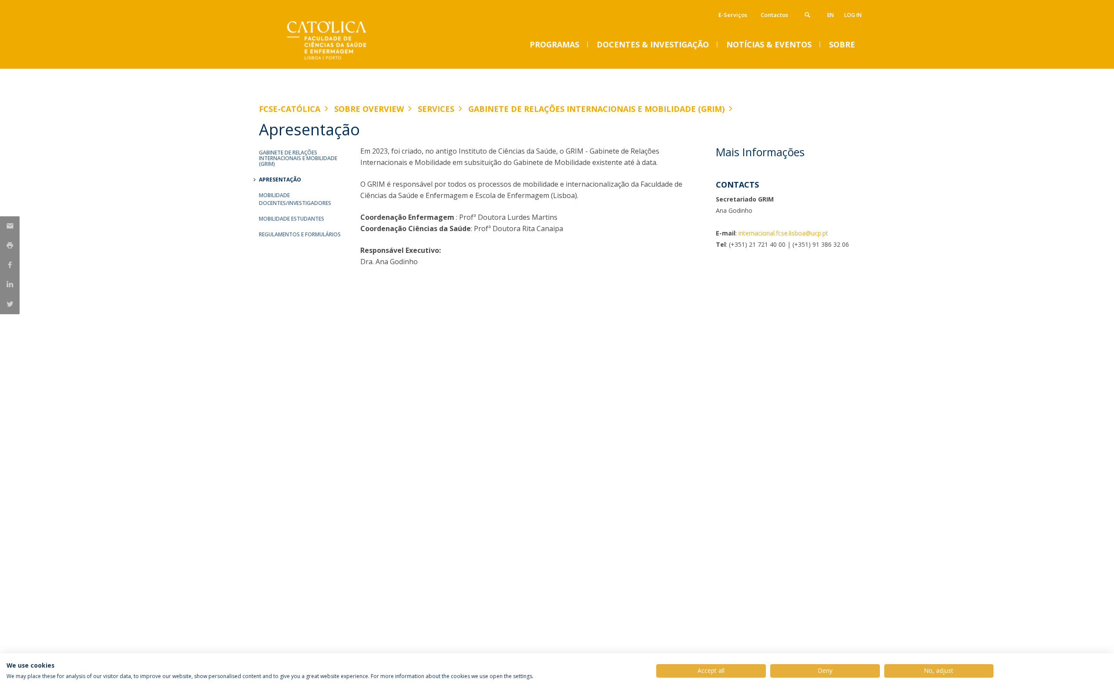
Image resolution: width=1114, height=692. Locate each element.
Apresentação (280, 179)
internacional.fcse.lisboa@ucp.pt (783, 233)
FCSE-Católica (289, 109)
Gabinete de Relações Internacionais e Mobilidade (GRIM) (596, 109)
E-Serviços (732, 15)
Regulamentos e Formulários (300, 234)
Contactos (774, 15)
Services (436, 109)
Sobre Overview (369, 109)
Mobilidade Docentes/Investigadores (295, 198)
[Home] (346, 59)
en (830, 15)
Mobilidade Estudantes (291, 218)
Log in (853, 15)
